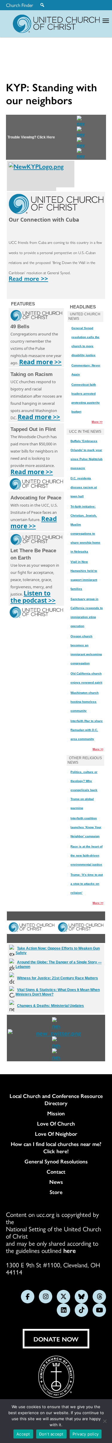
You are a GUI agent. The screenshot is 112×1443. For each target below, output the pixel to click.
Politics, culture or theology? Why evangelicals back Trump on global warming (83, 790)
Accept (23, 1434)
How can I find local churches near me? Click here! (56, 1147)
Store (56, 1192)
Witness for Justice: (57, 978)
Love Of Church (56, 1123)
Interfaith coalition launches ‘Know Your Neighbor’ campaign (85, 827)
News (56, 1181)
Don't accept (51, 1434)
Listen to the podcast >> (33, 597)
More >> (97, 421)
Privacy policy (86, 1434)
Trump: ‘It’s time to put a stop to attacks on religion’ (86, 883)
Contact (56, 1171)
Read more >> (28, 278)
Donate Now (56, 1338)
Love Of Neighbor (56, 1133)
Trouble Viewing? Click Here (31, 137)
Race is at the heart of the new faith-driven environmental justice (86, 855)
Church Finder (19, 5)
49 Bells (19, 326)
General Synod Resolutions (56, 1161)
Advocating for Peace (35, 498)
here (69, 1250)
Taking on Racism (31, 374)
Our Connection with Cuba (44, 219)
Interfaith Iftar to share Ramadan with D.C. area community (86, 730)
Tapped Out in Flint (33, 429)
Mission (56, 1113)
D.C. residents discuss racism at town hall (83, 487)
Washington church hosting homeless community (84, 701)
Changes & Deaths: (50, 1006)
